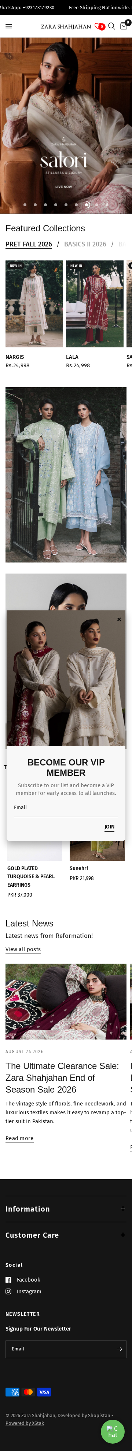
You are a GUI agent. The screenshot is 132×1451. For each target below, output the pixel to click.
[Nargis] (34, 303)
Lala (72, 356)
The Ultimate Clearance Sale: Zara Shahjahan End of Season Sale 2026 (62, 1077)
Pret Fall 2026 (29, 244)
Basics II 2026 (85, 244)
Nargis (15, 356)
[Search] (112, 26)
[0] (122, 26)
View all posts (23, 949)
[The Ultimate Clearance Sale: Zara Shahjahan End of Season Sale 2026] (66, 1002)
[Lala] (95, 303)
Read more (20, 1138)
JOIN (109, 827)
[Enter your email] (119, 1349)
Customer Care (32, 1235)
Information (28, 1209)
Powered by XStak (25, 1423)
